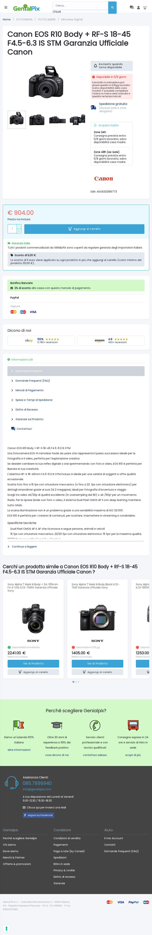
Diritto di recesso (64, 877)
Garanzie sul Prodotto (29, 419)
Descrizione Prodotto (29, 371)
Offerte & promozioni (17, 864)
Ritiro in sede (62, 864)
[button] (16, 119)
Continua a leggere (24, 546)
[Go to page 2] (76, 682)
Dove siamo (10, 851)
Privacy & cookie (64, 870)
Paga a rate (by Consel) (69, 851)
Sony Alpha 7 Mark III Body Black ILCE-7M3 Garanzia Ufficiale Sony (95, 585)
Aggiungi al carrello (87, 229)
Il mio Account (113, 838)
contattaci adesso (95, 755)
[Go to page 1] (73, 682)
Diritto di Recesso (27, 409)
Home (7, 19)
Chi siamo (9, 845)
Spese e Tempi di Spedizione (34, 400)
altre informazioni (19, 750)
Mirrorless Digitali (72, 19)
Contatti (109, 845)
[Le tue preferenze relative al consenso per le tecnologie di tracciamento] (6, 928)
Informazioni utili (22, 359)
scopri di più (133, 755)
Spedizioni (60, 857)
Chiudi (57, 12)
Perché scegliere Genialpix (20, 838)
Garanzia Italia (21, 243)
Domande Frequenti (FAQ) (33, 381)
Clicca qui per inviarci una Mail (46, 807)
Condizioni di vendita (67, 838)
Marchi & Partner (14, 857)
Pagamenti (61, 845)
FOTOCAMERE (47, 19)
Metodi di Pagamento (30, 390)
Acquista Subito (108, 125)
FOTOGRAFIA (24, 19)
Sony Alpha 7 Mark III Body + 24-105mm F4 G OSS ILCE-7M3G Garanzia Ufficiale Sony (33, 587)
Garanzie (59, 883)
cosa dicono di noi (57, 755)
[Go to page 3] (78, 682)
